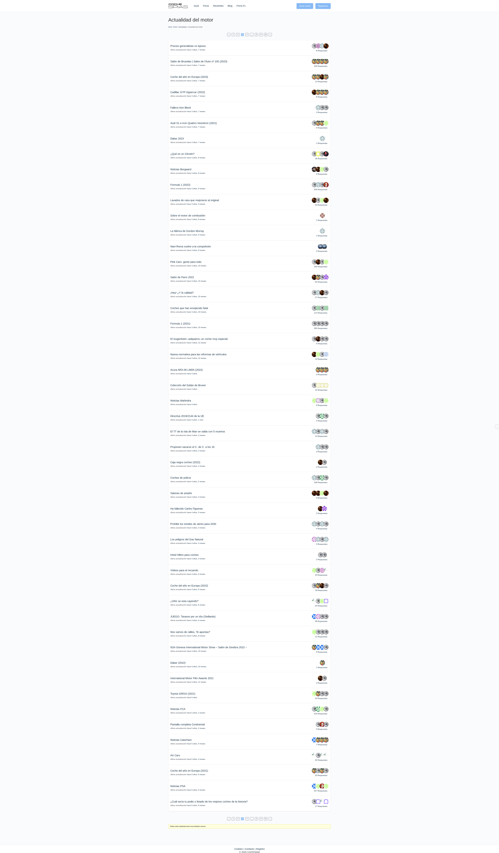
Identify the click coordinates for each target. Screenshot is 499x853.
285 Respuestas (320, 328)
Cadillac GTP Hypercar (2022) (187, 92)
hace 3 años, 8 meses (196, 158)
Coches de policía (180, 477)
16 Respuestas (321, 390)
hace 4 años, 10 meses (196, 651)
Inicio (170, 27)
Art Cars (175, 755)
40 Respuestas (321, 760)
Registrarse (323, 6)
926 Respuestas (320, 189)
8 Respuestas (321, 51)
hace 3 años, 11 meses (196, 343)
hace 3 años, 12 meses (196, 358)
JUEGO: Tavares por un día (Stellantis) (193, 616)
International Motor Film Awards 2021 (192, 678)
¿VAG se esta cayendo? (184, 601)
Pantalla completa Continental (187, 724)
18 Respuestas (321, 159)
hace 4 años (192, 374)
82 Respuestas (321, 282)
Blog (230, 6)
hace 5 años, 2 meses (196, 713)
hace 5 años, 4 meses (196, 744)
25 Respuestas (321, 205)
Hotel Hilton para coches (184, 554)
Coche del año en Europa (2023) (189, 76)
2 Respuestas (321, 251)
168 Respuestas (320, 482)
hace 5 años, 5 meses (196, 774)
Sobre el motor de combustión (187, 215)
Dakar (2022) (178, 662)
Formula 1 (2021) (180, 323)
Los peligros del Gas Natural (186, 539)
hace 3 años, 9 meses (196, 189)
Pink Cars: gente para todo (185, 261)
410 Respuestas (320, 714)
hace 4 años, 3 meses (196, 497)
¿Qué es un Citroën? (182, 153)
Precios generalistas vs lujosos (188, 46)
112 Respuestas (320, 313)
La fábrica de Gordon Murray (187, 231)
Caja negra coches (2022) (185, 462)
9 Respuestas (321, 405)
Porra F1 (240, 6)
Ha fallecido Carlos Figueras (186, 508)
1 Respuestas (321, 143)
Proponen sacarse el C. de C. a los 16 (192, 447)
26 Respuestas (321, 698)
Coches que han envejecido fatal (189, 308)
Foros (206, 6)
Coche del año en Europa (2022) (189, 585)
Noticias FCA (177, 709)
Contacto (249, 849)
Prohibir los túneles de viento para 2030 (193, 524)
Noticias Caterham (181, 739)
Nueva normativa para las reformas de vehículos (198, 354)
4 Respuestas (321, 174)
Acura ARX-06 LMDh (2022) (186, 369)
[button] (292, 5)
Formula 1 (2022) (180, 184)
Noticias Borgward (180, 169)
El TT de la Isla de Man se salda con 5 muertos (197, 431)
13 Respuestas (321, 82)
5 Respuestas (321, 344)
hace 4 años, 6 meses (196, 605)
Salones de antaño (181, 493)
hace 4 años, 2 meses (196, 435)
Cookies (238, 849)
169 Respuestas (320, 267)
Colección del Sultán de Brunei (188, 385)
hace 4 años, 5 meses (196, 589)
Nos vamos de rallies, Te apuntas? (190, 632)
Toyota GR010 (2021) (182, 693)
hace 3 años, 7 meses (196, 50)
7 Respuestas (321, 745)
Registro (260, 849)
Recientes (218, 6)
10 (266, 34)
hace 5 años (192, 697)
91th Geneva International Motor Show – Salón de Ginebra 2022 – (208, 647)
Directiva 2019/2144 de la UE (187, 416)
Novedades (183, 27)
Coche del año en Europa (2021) (189, 770)
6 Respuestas (321, 128)
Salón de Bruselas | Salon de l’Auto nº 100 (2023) (198, 61)
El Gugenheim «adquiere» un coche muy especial (199, 338)
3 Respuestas (321, 112)
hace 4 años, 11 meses (196, 682)
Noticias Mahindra (180, 400)
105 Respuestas (320, 66)
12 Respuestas (321, 637)
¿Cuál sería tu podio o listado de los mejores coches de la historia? (209, 801)
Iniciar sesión (304, 6)
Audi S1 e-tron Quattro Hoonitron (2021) (193, 123)
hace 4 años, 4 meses (196, 543)
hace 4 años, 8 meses (196, 636)
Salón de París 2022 (182, 277)
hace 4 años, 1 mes (195, 420)
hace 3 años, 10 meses (196, 266)
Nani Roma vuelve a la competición (190, 246)
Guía (196, 6)
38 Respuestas (321, 621)
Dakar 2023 (177, 138)
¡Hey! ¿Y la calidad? (182, 292)
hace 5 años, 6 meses (196, 805)
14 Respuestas (321, 359)
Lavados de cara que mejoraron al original (194, 200)
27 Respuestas (321, 297)
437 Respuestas (320, 791)
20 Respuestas (321, 575)
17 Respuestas (321, 806)
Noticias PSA (177, 786)
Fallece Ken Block (180, 107)
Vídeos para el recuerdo (184, 570)
